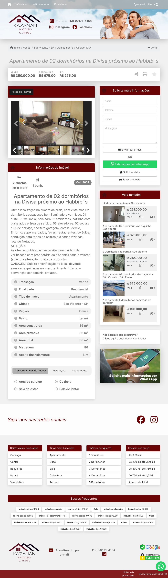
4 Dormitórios (97, 475)
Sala (52, 468)
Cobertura (56, 475)
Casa (53, 461)
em (52, 516)
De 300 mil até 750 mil (141, 468)
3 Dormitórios (97, 468)
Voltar (154, 47)
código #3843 (138, 509)
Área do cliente (146, 4)
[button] (17, 123)
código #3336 (96, 529)
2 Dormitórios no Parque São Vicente (125, 251)
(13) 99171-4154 (80, 20)
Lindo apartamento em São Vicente (124, 203)
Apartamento (65, 47)
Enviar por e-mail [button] (131, 149)
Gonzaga (15, 455)
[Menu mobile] (9, 4)
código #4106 (133, 516)
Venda (27, 47)
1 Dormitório (96, 455)
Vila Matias (17, 482)
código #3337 (71, 529)
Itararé (14, 475)
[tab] (21, 92)
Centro (14, 461)
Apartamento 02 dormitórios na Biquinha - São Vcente (128, 227)
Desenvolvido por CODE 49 (153, 574)
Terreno (54, 482)
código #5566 (23, 516)
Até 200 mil (135, 455)
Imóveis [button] (19, 4)
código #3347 (78, 509)
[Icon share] (141, 419)
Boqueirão (16, 468)
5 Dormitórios (97, 482)
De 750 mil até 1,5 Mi (140, 475)
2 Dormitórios (97, 461)
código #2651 (77, 522)
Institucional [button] (39, 4)
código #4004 (29, 509)
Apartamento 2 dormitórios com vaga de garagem (127, 301)
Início (16, 47)
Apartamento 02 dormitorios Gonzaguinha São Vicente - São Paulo (128, 276)
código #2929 (108, 516)
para (53, 509)
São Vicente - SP (44, 47)
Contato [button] (59, 4)
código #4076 (82, 516)
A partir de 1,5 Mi (138, 482)
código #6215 (51, 522)
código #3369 (143, 522)
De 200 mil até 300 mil (141, 461)
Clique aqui (109, 338)
